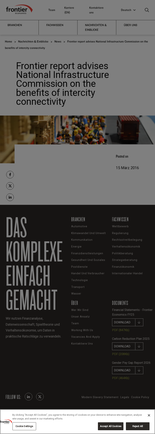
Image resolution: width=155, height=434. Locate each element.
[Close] (149, 415)
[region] (77, 421)
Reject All (138, 426)
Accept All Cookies (110, 426)
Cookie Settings (24, 426)
